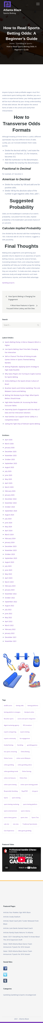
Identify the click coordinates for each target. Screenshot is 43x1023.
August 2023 (9, 562)
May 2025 (8, 479)
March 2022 (9, 625)
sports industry (25, 811)
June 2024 (8, 523)
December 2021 (10, 637)
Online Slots (23, 778)
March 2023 (9, 582)
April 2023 (8, 578)
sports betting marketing (11, 804)
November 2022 (11, 594)
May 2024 (8, 527)
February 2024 (10, 538)
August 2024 (9, 515)
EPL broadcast (27, 725)
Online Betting (25, 752)
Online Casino (8, 758)
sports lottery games (10, 817)
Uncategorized (30, 995)
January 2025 (9, 495)
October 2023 (10, 554)
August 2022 (9, 606)
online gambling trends (11, 771)
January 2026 (9, 448)
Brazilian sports (9, 719)
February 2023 (10, 586)
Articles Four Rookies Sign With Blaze (17, 912)
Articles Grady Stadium (11, 917)
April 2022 (8, 621)
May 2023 (8, 574)
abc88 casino (8, 705)
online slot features (10, 778)
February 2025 (10, 491)
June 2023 (8, 570)
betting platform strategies (12, 712)
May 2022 (8, 617)
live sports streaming (10, 752)
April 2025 (8, 483)
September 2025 (11, 463)
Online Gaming (26, 771)
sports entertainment (10, 811)
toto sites (16, 824)
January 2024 (9, 542)
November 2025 (11, 455)
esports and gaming (10, 732)
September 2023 (11, 558)
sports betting (16, 798)
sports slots (24, 817)
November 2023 (11, 550)
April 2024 (8, 531)
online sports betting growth (29, 784)
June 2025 (8, 475)
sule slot (6, 824)
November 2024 (11, 503)
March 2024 (9, 534)
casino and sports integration (26, 719)
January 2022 (9, 633)
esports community (10, 738)
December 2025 (10, 451)
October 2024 (10, 507)
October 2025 (10, 459)
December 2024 (10, 499)
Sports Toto (35, 817)
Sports (6, 798)
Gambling (20, 745)
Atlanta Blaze (12, 10)
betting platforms (33, 705)
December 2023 (10, 546)
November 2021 (11, 641)
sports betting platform (30, 804)
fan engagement (25, 738)
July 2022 (8, 610)
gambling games (32, 745)
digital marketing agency (11, 725)
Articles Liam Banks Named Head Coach (18, 928)
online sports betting (10, 784)
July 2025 (8, 471)
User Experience (9, 831)
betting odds (20, 705)
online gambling (9, 765)
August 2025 (9, 467)
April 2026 (8, 440)
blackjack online (29, 712)
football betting (8, 745)
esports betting (24, 732)
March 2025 (9, 487)
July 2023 (8, 566)
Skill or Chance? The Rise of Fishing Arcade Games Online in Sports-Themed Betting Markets (20, 359)
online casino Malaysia (23, 758)
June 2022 (8, 613)
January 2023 (9, 590)
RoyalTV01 (25, 791)
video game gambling (24, 831)
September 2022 (11, 602)
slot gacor (35, 791)
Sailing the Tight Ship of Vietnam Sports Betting (22, 424)
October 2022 (10, 598)
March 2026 (9, 444)
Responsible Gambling (11, 791)
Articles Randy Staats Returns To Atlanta (18, 932)
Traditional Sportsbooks (30, 824)
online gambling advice (25, 765)
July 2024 (8, 519)
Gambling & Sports (8, 283)
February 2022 (10, 629)
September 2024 (11, 511)
